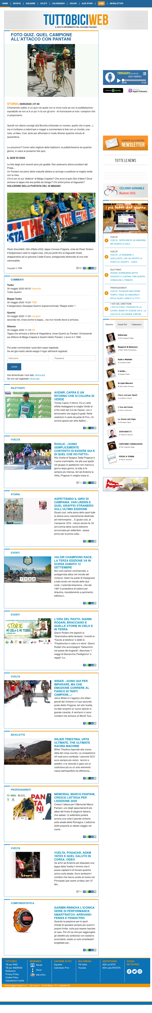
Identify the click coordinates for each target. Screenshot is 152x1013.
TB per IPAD (11, 964)
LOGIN (14, 366)
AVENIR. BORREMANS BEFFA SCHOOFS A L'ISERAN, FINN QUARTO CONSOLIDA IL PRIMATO (127, 276)
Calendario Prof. (61, 967)
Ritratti (38, 964)
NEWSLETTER (116, 3)
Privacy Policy (12, 974)
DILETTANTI (18, 388)
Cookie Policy (11, 977)
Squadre (58, 964)
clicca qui (40, 375)
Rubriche (109, 324)
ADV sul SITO (108, 964)
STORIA (12, 104)
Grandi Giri (122, 324)
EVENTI (15, 552)
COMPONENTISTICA (22, 903)
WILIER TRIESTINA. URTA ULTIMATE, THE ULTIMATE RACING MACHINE (72, 742)
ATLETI (43, 3)
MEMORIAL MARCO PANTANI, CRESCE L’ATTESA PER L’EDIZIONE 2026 (74, 797)
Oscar (38, 969)
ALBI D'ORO (87, 3)
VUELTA (15, 439)
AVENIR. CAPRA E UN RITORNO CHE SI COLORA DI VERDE (74, 395)
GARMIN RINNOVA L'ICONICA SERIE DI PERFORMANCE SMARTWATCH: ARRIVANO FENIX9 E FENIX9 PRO (74, 912)
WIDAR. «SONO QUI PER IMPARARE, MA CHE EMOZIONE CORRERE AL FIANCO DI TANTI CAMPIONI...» (71, 688)
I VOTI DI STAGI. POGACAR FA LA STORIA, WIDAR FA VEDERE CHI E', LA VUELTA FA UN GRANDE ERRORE (128, 311)
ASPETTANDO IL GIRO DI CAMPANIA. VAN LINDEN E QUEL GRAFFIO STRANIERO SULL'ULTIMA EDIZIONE (74, 504)
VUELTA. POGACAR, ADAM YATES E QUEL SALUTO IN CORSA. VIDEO (72, 855)
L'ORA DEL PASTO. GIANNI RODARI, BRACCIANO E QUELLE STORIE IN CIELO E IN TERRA (73, 624)
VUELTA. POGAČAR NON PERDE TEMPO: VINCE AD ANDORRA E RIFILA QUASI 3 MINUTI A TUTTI (125, 295)
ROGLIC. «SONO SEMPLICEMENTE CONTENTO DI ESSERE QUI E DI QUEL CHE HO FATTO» (74, 449)
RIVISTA (17, 3)
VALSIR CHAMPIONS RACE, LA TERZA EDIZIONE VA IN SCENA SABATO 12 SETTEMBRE (73, 562)
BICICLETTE (18, 734)
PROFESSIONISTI (21, 789)
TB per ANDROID (13, 967)
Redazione (10, 970)
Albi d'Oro (40, 974)
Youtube (82, 967)
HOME (5, 3)
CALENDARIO (58, 3)
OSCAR (73, 3)
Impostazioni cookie (14, 980)
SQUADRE (30, 3)
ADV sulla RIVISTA (111, 967)
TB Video (82, 964)
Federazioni (136, 324)
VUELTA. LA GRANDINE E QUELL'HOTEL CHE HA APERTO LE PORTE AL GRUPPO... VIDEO (126, 258)
